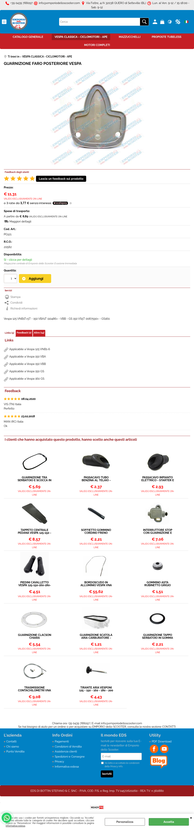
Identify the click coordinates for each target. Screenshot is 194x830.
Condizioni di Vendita (68, 746)
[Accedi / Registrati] (155, 22)
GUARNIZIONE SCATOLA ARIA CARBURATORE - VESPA (96, 636)
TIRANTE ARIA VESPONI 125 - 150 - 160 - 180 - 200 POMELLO (96, 689)
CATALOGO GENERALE (28, 37)
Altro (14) (39, 332)
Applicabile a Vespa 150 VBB (27, 364)
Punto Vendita (15, 751)
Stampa (15, 297)
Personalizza (124, 822)
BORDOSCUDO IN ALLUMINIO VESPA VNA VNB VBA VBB (96, 584)
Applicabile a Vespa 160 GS (26, 378)
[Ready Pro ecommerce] (97, 807)
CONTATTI (169, 726)
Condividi (16, 302)
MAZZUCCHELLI (129, 37)
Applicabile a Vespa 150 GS (26, 371)
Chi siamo (12, 746)
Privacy (59, 761)
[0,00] (163, 22)
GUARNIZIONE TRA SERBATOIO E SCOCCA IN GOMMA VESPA (34, 479)
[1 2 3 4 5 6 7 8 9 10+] (11, 279)
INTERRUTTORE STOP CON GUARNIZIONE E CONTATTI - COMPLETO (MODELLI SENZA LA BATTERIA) (157, 531)
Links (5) (9, 332)
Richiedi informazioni (23, 308)
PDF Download (161, 741)
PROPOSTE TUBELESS (166, 37)
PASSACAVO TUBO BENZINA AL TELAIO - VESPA (96, 479)
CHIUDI (191, 817)
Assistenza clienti (66, 751)
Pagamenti (62, 741)
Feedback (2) (24, 332)
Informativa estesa (15, 826)
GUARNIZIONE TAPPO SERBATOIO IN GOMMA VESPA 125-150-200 (157, 636)
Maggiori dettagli (20, 221)
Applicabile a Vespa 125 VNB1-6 (29, 349)
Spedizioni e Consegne (70, 756)
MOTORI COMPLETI (97, 45)
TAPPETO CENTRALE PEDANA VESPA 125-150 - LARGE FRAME (34, 531)
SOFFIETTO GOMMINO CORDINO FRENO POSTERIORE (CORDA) (96, 531)
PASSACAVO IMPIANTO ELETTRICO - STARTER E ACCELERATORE (157, 479)
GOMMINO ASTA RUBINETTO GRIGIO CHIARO (157, 584)
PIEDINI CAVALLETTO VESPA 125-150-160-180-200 (34, 584)
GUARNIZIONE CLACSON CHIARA (34, 636)
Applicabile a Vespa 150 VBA (27, 356)
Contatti (11, 741)
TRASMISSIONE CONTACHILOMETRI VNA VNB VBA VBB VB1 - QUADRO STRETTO (34, 689)
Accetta (168, 822)
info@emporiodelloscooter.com (121, 723)
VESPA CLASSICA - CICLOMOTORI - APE (81, 37)
